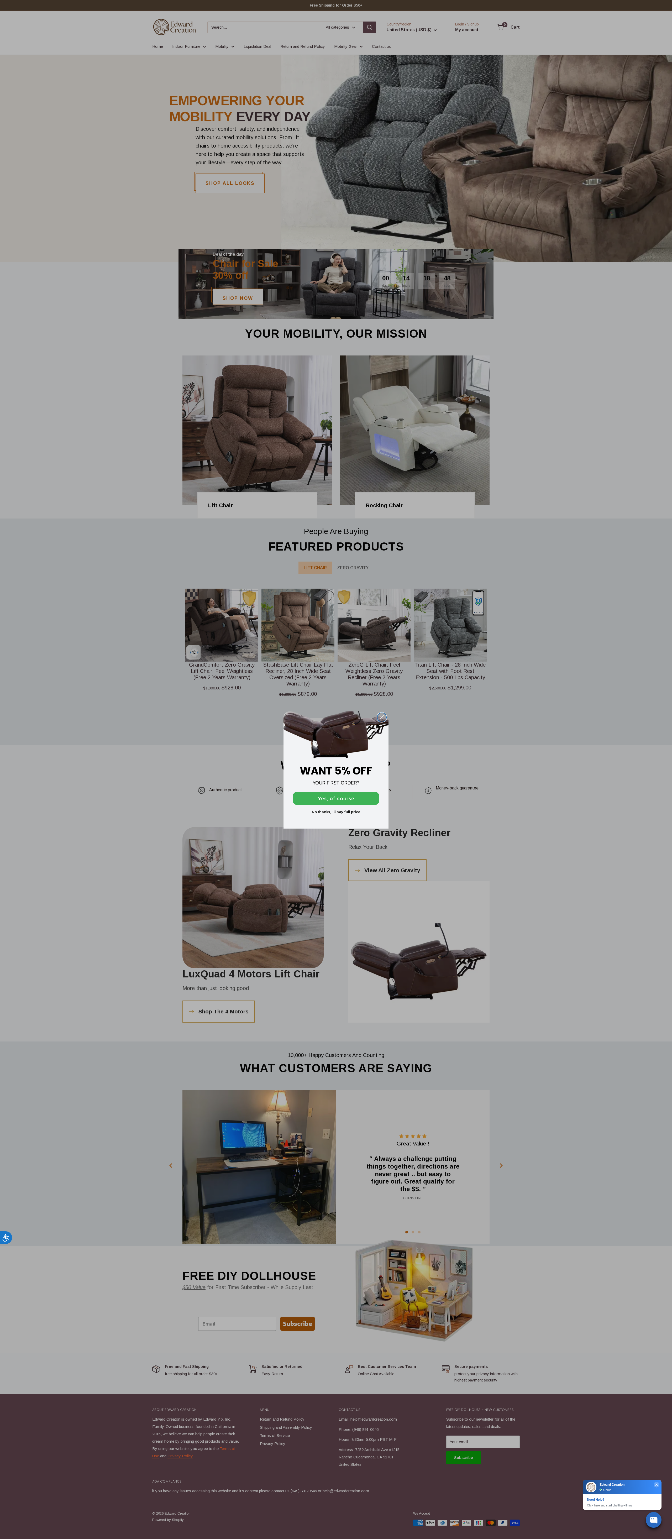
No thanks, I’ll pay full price (336, 812)
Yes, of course (336, 798)
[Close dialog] (381, 717)
